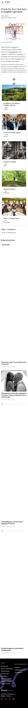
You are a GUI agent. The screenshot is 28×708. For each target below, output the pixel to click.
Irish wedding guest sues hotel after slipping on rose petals (12, 522)
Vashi (14, 47)
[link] (2, 699)
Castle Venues (4, 666)
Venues (3, 662)
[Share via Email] (14, 84)
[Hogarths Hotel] (14, 179)
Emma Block (12, 52)
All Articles (17, 667)
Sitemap (3, 696)
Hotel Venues (4, 676)
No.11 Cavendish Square (12, 132)
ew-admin (5, 16)
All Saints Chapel (10, 162)
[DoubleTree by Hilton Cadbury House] (14, 93)
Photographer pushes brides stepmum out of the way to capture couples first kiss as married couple (14, 395)
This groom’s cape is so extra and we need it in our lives (13, 363)
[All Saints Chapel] (14, 150)
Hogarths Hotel (9, 189)
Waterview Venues (5, 683)
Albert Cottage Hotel (11, 218)
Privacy (9, 696)
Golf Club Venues (5, 671)
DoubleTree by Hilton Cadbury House (12, 104)
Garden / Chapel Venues (7, 668)
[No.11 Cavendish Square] (14, 122)
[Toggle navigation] (3, 2)
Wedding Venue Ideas (20, 669)
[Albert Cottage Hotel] (14, 207)
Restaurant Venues (5, 681)
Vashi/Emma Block (9, 42)
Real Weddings (18, 672)
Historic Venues (5, 673)
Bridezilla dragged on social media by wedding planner (12, 649)
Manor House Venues (6, 678)
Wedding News (12, 232)
